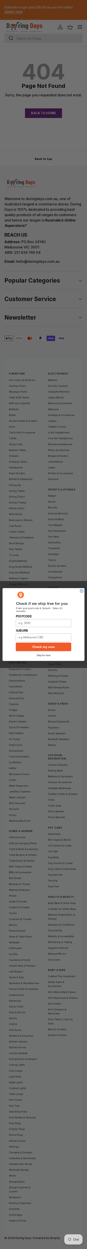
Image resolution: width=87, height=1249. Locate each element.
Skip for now (43, 655)
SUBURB (22, 630)
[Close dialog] (81, 590)
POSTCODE (24, 616)
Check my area (43, 647)
